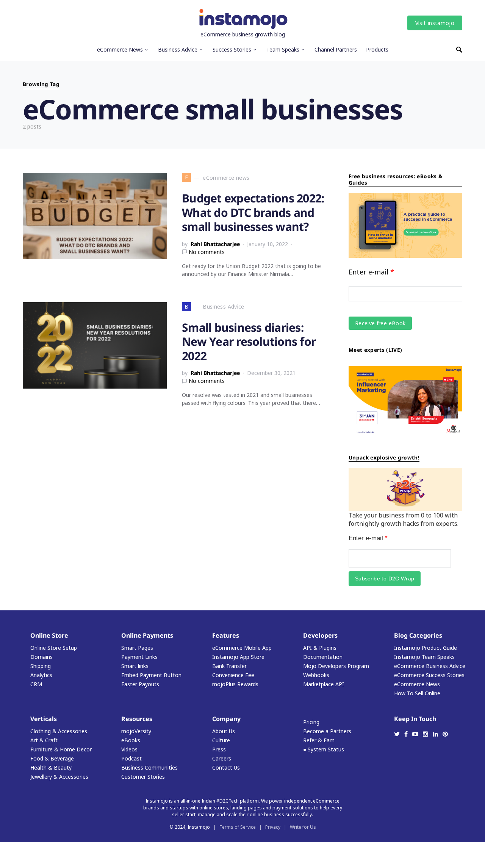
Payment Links (139, 656)
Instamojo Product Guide (425, 647)
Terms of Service (237, 827)
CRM (36, 684)
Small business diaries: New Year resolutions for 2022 (249, 342)
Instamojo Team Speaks (424, 656)
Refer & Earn (319, 740)
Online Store (49, 635)
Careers (221, 758)
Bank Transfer (229, 666)
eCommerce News (417, 684)
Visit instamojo (434, 23)
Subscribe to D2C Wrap (384, 578)
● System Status (323, 749)
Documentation (323, 656)
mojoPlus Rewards (235, 684)
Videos (129, 749)
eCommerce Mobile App (242, 647)
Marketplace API (323, 684)
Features (225, 635)
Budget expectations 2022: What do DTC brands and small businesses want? (253, 212)
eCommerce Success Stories (429, 675)
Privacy (272, 827)
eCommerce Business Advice (429, 666)
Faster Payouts (140, 684)
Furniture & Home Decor (61, 749)
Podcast (131, 758)
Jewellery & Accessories (59, 776)
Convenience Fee (233, 675)
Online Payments (147, 635)
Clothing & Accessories (58, 731)
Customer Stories (143, 776)
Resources (136, 719)
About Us (223, 731)
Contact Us (226, 767)
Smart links (135, 666)
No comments (207, 252)
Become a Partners (327, 731)
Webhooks (316, 675)
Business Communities (149, 767)
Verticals (43, 719)
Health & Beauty (51, 767)
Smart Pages (137, 647)
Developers (320, 635)
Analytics (41, 675)
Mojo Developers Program (336, 666)
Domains (41, 656)
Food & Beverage (52, 758)
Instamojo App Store (238, 656)
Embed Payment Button (151, 675)
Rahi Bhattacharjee (215, 244)
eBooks (130, 740)
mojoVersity (136, 731)
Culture (221, 740)
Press (219, 749)
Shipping (40, 666)
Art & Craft (44, 740)
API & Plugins (319, 647)
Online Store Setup (53, 647)
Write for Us (303, 827)
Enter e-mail (371, 271)
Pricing (311, 722)
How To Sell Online (417, 693)
